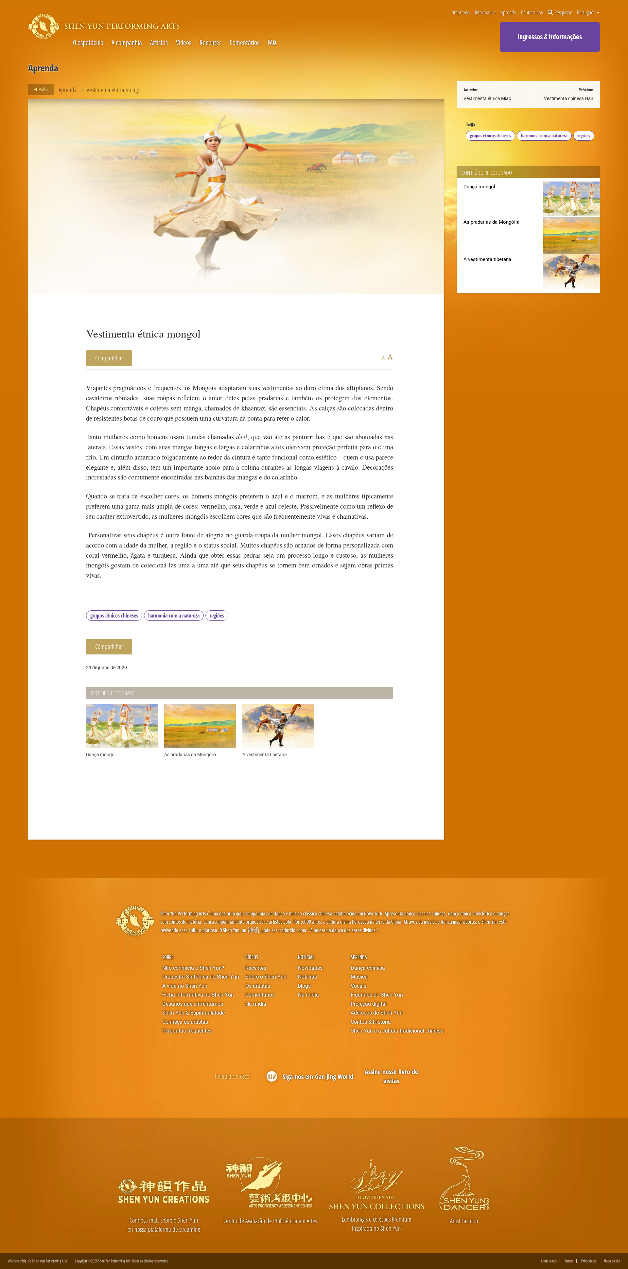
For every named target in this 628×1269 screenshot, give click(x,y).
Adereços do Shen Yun (377, 1012)
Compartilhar (109, 358)
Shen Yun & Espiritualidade (193, 1012)
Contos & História (371, 1021)
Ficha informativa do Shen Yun (198, 994)
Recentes (210, 42)
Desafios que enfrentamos (192, 1003)
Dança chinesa (368, 967)
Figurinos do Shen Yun (377, 994)
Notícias (306, 957)
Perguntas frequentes (187, 1030)
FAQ (272, 42)
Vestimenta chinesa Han (568, 98)
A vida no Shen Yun (184, 985)
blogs (304, 985)
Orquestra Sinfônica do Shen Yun (200, 976)
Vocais (358, 985)
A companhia (127, 42)
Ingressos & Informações (549, 36)
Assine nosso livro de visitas (391, 1076)
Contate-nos (532, 12)
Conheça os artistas (185, 1021)
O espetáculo (88, 42)
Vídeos (183, 42)
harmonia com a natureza (174, 615)
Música (359, 976)
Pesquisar (563, 12)
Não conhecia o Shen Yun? (193, 967)
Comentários (244, 42)
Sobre (167, 957)
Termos (569, 1261)
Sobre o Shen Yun (266, 976)
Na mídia (255, 1003)
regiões (217, 615)
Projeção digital (369, 1003)
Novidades (310, 967)
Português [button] (586, 12)
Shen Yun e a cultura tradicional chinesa (397, 1030)
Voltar (43, 89)
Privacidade (588, 1261)
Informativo (485, 12)
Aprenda (508, 12)
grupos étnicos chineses (114, 615)
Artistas (159, 42)
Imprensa (461, 12)
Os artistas (257, 985)
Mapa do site (612, 1261)
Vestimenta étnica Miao (487, 98)
